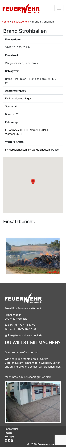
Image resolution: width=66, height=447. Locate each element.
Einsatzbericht (20, 21)
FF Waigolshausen (39, 149)
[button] (33, 182)
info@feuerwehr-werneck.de (24, 335)
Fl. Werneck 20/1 (36, 130)
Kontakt (9, 436)
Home (5, 21)
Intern (8, 432)
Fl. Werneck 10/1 (15, 130)
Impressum (11, 428)
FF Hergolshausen (16, 149)
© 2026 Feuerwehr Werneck (44, 444)
